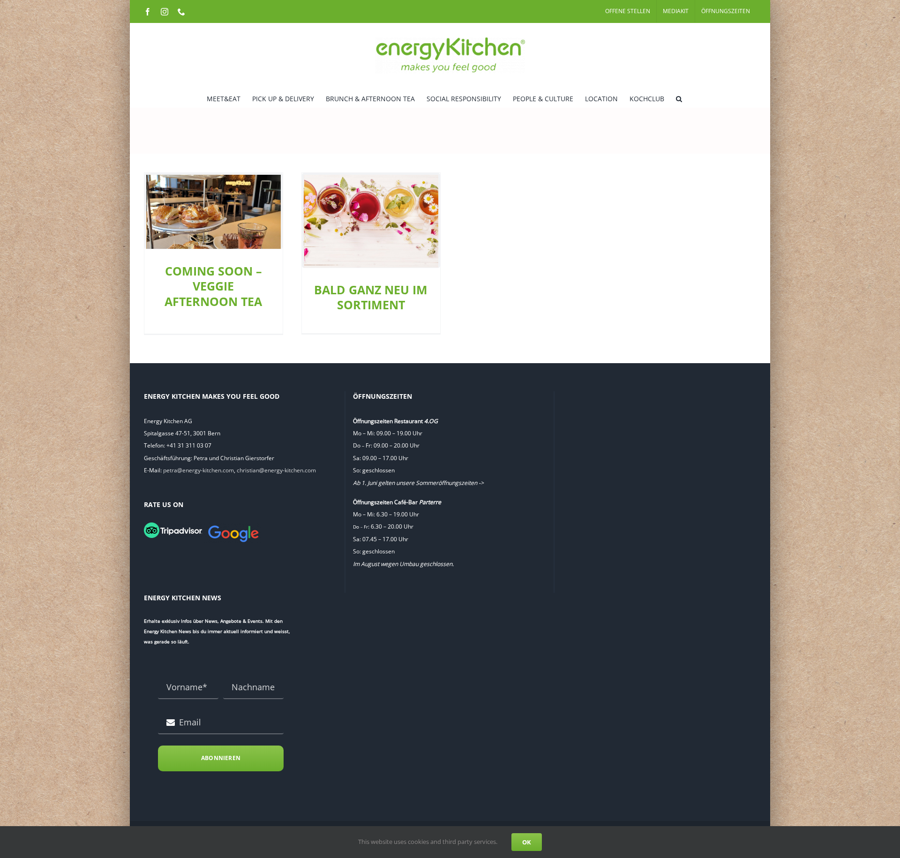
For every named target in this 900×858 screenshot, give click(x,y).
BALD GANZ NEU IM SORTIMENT (371, 297)
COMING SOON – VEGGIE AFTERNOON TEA (213, 286)
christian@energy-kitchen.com (276, 470)
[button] (679, 98)
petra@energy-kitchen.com (198, 470)
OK (526, 842)
